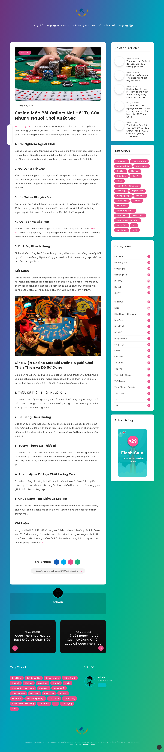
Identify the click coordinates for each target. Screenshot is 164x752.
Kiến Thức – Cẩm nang (125, 314)
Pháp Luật (122, 201)
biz (42, 542)
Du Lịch (65, 25)
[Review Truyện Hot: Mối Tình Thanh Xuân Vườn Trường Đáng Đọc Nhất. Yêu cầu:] (119, 89)
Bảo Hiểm (121, 161)
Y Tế (135, 230)
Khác (119, 181)
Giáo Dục (121, 176)
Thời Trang (138, 215)
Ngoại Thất (137, 191)
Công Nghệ (52, 25)
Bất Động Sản (81, 25)
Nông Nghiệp (123, 196)
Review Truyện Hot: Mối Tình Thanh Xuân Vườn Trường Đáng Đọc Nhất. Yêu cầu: (137, 93)
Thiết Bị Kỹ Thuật (125, 210)
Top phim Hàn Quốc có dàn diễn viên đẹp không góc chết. (138, 64)
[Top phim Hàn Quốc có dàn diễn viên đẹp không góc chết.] (119, 61)
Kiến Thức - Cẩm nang (127, 186)
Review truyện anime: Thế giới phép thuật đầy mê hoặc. (137, 78)
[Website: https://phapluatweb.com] (58, 608)
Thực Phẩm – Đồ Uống (125, 387)
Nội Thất (96, 25)
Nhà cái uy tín (22, 126)
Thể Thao (121, 215)
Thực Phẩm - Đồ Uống (127, 220)
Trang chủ (37, 25)
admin (58, 602)
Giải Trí (24, 53)
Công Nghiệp (125, 25)
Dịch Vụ (134, 171)
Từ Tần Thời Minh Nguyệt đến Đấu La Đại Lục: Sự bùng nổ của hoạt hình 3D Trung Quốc (138, 111)
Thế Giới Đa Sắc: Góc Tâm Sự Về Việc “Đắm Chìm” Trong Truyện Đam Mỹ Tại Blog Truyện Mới (137, 130)
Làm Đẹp (121, 191)
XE (134, 225)
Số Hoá (137, 201)
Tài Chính (121, 225)
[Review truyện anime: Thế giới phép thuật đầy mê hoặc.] (119, 75)
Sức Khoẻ (109, 25)
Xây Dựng (121, 230)
